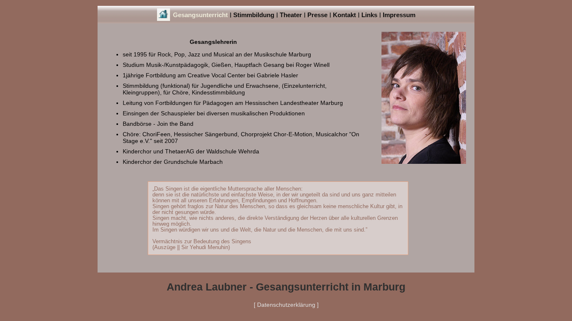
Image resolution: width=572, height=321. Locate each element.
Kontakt (344, 14)
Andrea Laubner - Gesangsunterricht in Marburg (286, 287)
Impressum (399, 14)
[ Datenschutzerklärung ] (286, 304)
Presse (317, 14)
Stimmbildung (253, 14)
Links (369, 14)
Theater (291, 14)
